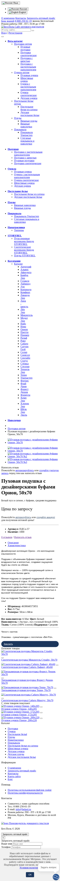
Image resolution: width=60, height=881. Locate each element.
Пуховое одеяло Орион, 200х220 (19, 720)
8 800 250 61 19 (23, 21)
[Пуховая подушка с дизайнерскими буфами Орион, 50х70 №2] (33, 456)
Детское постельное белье (29, 114)
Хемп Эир (23, 399)
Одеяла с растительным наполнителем (28, 87)
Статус (24, 360)
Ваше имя (6, 843)
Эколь (23, 415)
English (22, 12)
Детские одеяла (28, 98)
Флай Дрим (23, 385)
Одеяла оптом (21, 72)
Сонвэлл (25, 355)
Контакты (20, 18)
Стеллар (24, 366)
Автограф (25, 266)
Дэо (22, 286)
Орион (24, 329)
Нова (23, 326)
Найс (23, 323)
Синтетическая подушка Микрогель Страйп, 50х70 (29, 659)
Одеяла (12, 731)
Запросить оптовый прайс (41, 18)
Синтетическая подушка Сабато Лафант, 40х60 (27, 667)
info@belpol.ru (23, 809)
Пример (24, 335)
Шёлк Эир (23, 410)
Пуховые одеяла (29, 75)
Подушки (13, 728)
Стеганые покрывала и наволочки (27, 141)
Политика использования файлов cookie (30, 790)
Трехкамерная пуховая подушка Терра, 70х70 (26, 690)
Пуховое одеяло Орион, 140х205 (19, 709)
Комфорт (25, 292)
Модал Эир (24, 319)
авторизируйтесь (24, 470)
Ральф (23, 338)
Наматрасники (16, 740)
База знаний (7, 21)
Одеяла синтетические (28, 94)
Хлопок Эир (24, 405)
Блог (10, 779)
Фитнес (24, 380)
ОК (30, 874)
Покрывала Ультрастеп (26, 134)
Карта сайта (14, 776)
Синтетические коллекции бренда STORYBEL (24, 250)
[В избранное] (2, 657)
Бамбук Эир (24, 276)
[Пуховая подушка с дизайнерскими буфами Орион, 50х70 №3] (33, 462)
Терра (23, 375)
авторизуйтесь (23, 517)
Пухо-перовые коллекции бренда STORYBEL (24, 241)
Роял (23, 340)
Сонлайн (25, 358)
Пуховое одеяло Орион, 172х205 (19, 714)
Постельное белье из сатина (28, 108)
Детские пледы (16, 754)
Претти (24, 332)
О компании (8, 18)
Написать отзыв (23, 537)
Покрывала (20, 129)
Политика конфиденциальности (25, 793)
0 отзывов (6, 537)
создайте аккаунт (45, 517)
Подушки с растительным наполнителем (28, 67)
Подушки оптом (23, 44)
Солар (23, 352)
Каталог (18, 263)
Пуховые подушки (25, 48)
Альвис (24, 269)
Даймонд (25, 283)
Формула (25, 395)
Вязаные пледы (28, 121)
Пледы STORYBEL (25, 255)
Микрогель (26, 315)
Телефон (6, 847)
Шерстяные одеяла (26, 79)
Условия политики (30, 867)
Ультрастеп (26, 378)
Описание (13, 542)
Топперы (19, 230)
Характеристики (17, 545)
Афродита (25, 272)
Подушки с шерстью (26, 59)
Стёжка (24, 363)
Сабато (24, 343)
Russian (23, 9)
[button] (56, 877)
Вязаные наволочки (26, 125)
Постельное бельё (17, 734)
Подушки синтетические (28, 54)
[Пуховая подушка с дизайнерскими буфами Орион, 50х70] (33, 442)
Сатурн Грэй (24, 348)
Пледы (17, 118)
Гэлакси (24, 281)
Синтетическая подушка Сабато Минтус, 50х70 (27, 700)
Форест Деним (24, 390)
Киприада (25, 289)
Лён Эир (22, 311)
